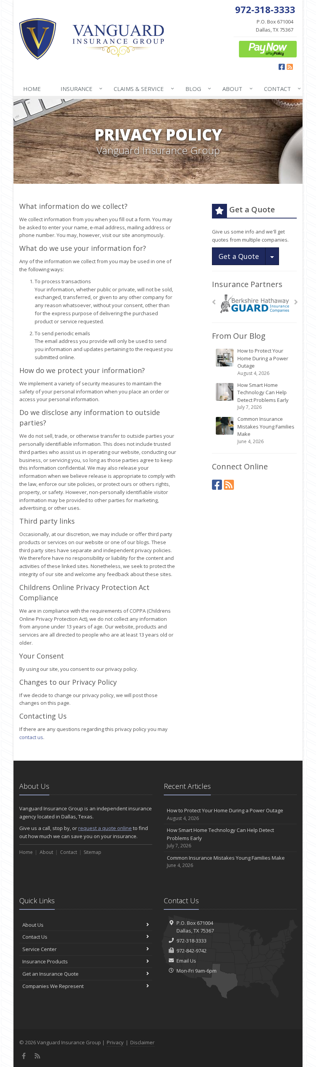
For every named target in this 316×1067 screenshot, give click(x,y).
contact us (31, 737)
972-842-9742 (191, 950)
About (235, 88)
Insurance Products (45, 961)
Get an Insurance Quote (50, 973)
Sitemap (92, 852)
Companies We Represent (53, 986)
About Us (33, 924)
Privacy (115, 1042)
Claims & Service (142, 88)
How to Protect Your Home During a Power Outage (262, 361)
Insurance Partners (247, 284)
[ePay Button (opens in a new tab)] (268, 48)
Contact (280, 88)
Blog (196, 88)
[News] (229, 484)
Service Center (39, 949)
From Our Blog (239, 336)
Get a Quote (239, 256)
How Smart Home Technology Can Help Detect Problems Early (263, 396)
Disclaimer (142, 1042)
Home (32, 88)
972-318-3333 (191, 940)
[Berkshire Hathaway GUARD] (254, 303)
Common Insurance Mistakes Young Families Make (265, 430)
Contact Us (34, 936)
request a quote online (105, 828)
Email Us (186, 960)
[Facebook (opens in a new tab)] (217, 484)
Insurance (80, 88)
